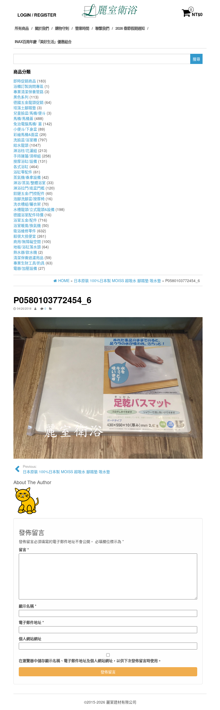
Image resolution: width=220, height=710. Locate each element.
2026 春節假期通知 (130, 28)
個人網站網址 (30, 638)
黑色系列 (20, 97)
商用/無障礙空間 (27, 241)
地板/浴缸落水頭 (27, 246)
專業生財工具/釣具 (29, 262)
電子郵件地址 (31, 622)
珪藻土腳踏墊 (24, 107)
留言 (24, 549)
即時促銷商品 (24, 80)
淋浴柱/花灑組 (25, 150)
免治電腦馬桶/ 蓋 (27, 123)
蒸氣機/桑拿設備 (27, 177)
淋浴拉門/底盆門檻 (29, 188)
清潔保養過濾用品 (28, 257)
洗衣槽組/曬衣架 (27, 204)
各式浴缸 (20, 166)
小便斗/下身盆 (25, 129)
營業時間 (82, 28)
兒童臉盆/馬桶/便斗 (29, 113)
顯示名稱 (27, 606)
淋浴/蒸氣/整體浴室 (29, 182)
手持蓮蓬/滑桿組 (27, 155)
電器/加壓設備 (25, 268)
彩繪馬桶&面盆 (25, 134)
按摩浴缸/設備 (25, 161)
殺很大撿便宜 (24, 236)
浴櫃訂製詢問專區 (28, 86)
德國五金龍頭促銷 (28, 102)
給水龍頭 (20, 145)
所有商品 (22, 28)
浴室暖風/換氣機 (27, 225)
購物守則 (62, 28)
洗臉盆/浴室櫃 (25, 139)
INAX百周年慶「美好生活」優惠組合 (43, 41)
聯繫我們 (102, 28)
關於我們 (42, 28)
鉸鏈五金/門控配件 (29, 193)
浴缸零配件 (22, 171)
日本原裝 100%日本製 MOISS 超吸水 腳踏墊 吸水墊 (66, 469)
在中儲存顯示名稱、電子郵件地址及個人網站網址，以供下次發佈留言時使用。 (90, 660)
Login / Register (36, 15)
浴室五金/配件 (25, 220)
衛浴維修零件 (24, 230)
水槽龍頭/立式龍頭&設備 (33, 209)
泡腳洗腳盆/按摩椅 (29, 198)
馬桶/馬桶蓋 (23, 118)
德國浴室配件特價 (28, 214)
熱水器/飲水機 (25, 252)
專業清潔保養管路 (28, 91)
